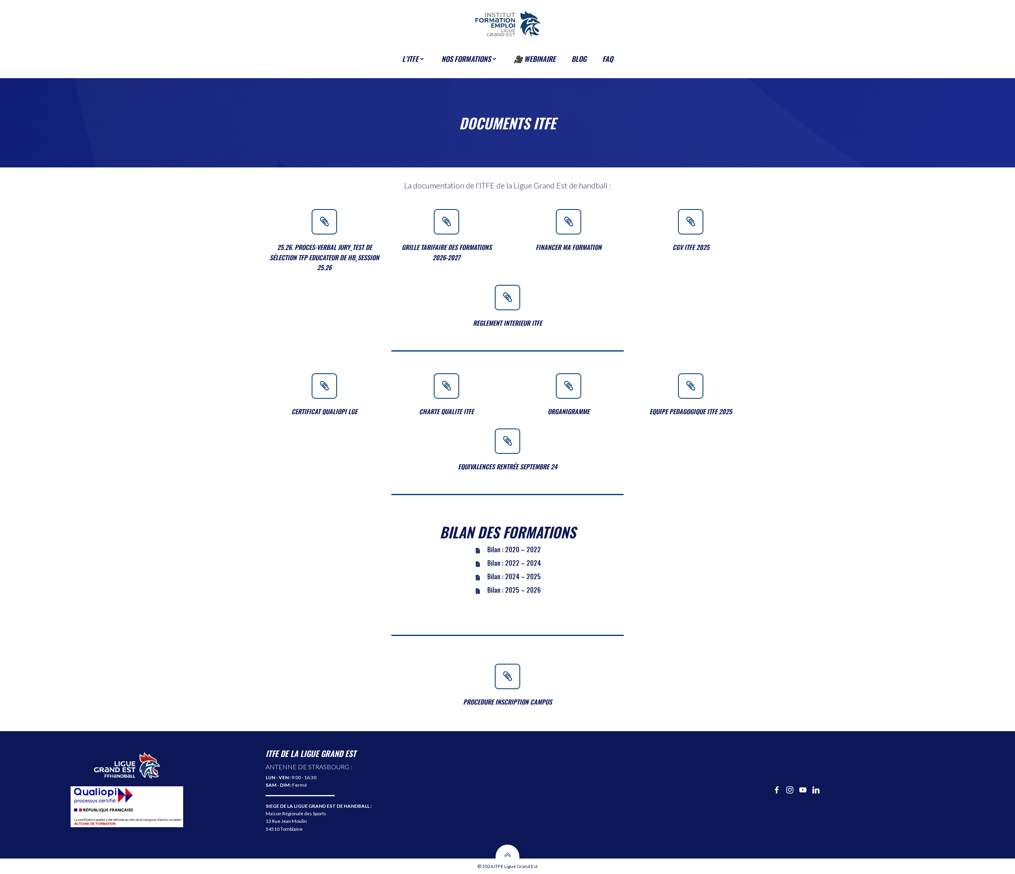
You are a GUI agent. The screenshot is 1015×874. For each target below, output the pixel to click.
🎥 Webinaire (534, 59)
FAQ (607, 59)
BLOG (578, 59)
